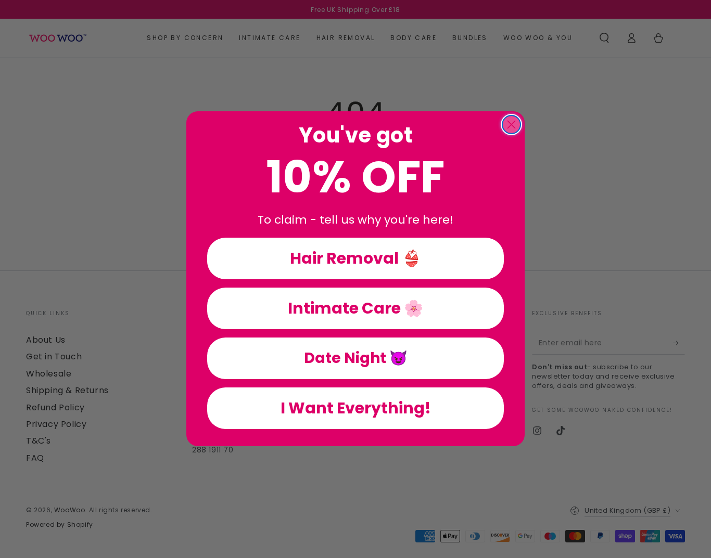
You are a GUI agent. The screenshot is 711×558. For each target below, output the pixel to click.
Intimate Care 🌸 (355, 308)
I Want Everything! (356, 408)
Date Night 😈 (356, 358)
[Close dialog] (511, 124)
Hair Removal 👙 (355, 259)
